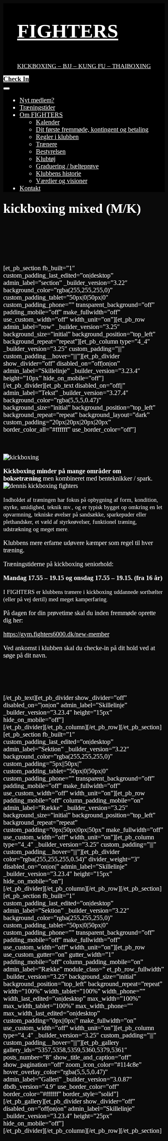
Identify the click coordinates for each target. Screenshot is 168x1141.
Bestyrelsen (51, 151)
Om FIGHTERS (41, 114)
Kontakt (30, 188)
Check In (16, 78)
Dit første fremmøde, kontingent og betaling (92, 129)
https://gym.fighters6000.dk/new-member (56, 634)
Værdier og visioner (61, 180)
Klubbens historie (58, 173)
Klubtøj (45, 158)
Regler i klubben (57, 136)
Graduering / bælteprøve (67, 166)
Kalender (48, 122)
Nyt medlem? (37, 100)
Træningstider (37, 107)
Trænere (46, 144)
